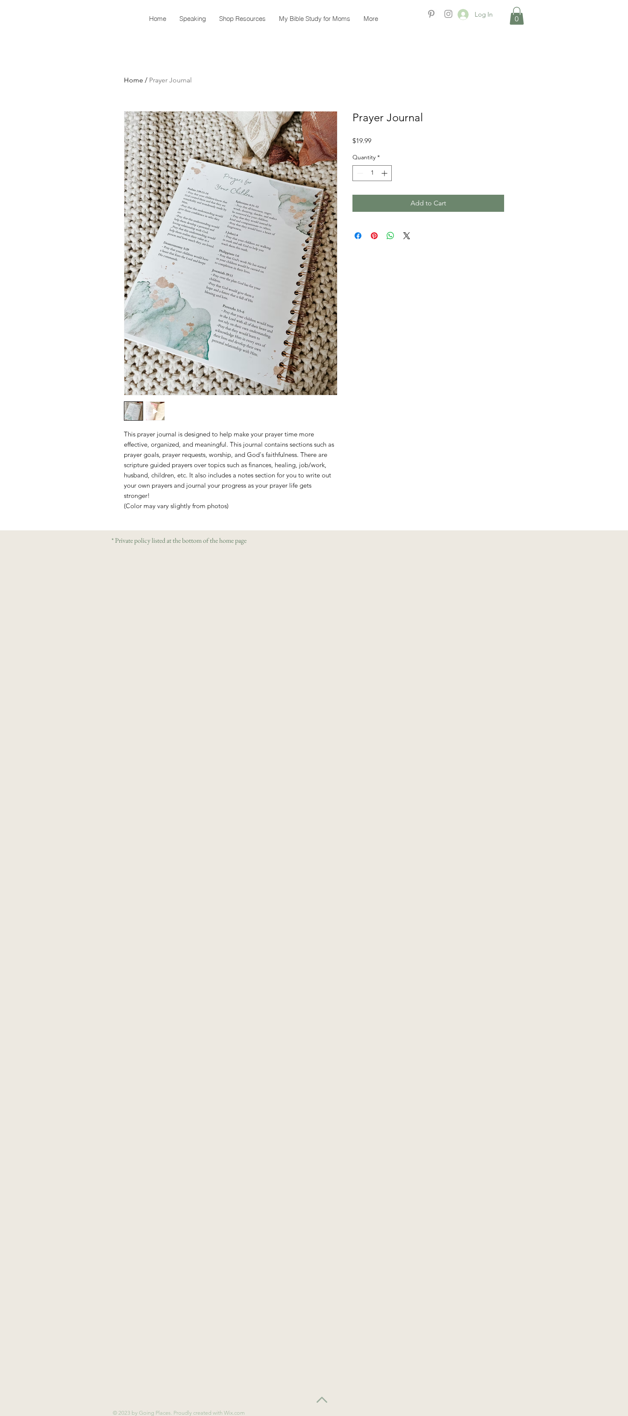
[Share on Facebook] (358, 236)
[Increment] (385, 173)
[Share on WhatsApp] (390, 236)
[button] (516, 16)
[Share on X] (407, 236)
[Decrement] (359, 173)
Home (133, 80)
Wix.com (235, 1413)
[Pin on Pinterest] (374, 236)
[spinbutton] (372, 173)
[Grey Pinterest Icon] (431, 14)
